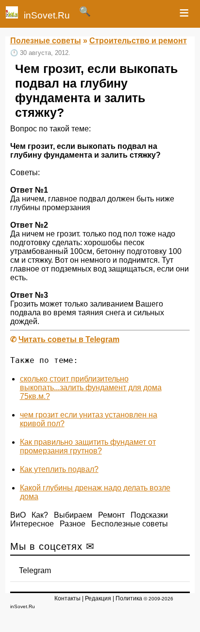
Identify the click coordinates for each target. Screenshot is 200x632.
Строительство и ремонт (138, 40)
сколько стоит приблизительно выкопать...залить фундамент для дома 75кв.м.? (91, 387)
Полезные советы (45, 40)
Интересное (32, 524)
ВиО (18, 515)
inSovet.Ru (47, 15)
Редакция (98, 598)
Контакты (67, 598)
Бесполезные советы (129, 524)
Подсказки (149, 515)
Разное (72, 524)
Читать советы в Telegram (68, 339)
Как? (40, 515)
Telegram (35, 570)
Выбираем (73, 515)
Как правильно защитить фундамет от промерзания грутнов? (88, 446)
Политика (129, 598)
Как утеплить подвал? (59, 469)
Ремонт (111, 515)
